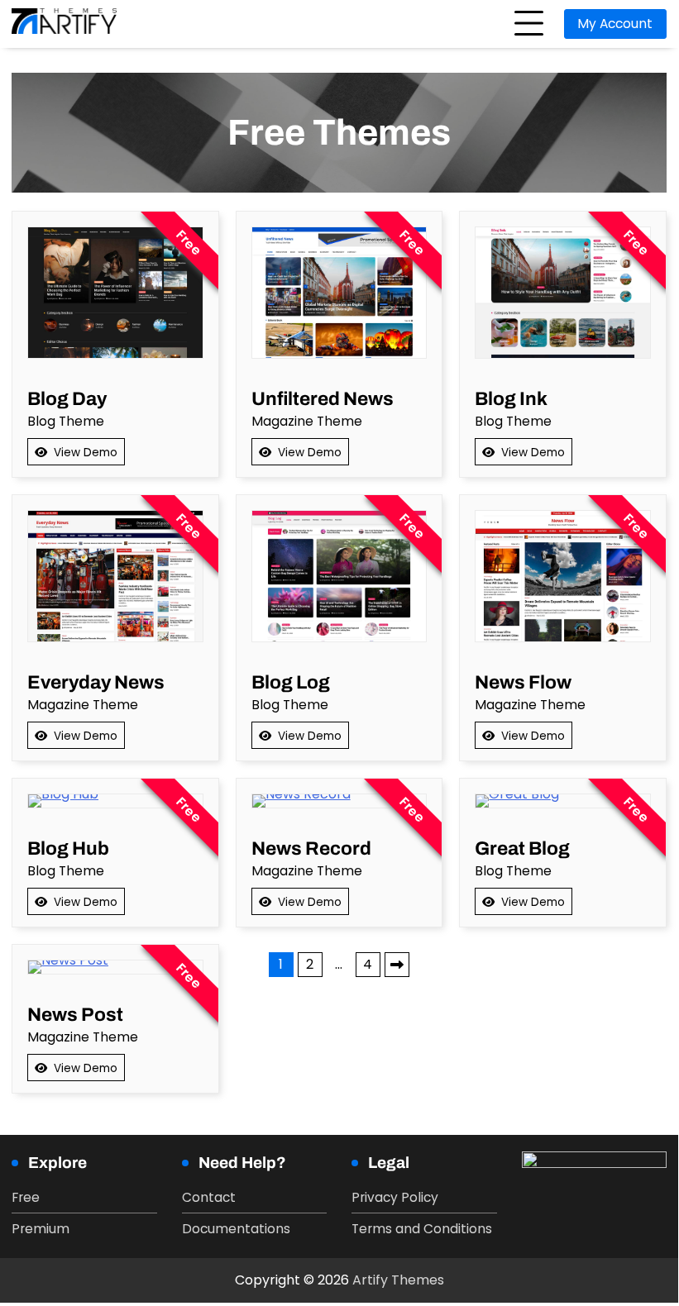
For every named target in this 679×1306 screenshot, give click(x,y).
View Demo (85, 452)
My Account (615, 23)
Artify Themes (398, 1279)
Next (397, 964)
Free (26, 1197)
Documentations (236, 1228)
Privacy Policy (394, 1197)
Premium (40, 1228)
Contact (209, 1197)
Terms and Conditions (421, 1228)
